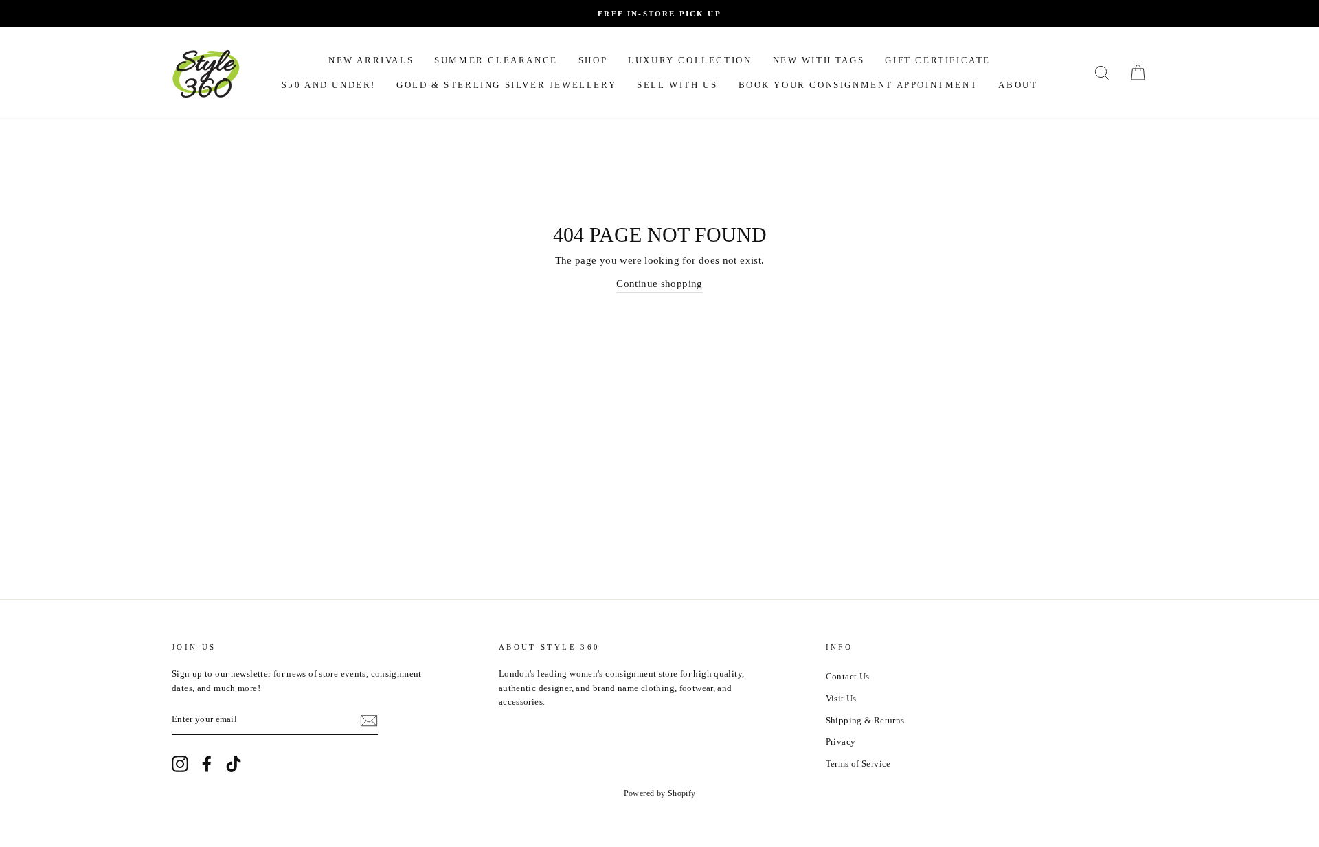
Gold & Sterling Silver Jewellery (506, 85)
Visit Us (841, 698)
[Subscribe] (369, 721)
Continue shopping (659, 283)
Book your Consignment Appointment (858, 85)
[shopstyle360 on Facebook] (207, 764)
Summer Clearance (496, 60)
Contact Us (848, 676)
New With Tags (819, 60)
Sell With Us (677, 85)
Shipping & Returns (865, 720)
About (1017, 85)
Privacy (841, 742)
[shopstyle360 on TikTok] (233, 764)
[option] (659, 14)
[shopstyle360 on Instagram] (180, 764)
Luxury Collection (690, 60)
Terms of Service (858, 764)
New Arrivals (371, 60)
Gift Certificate (938, 60)
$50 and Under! (329, 85)
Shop (592, 60)
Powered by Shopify (660, 793)
